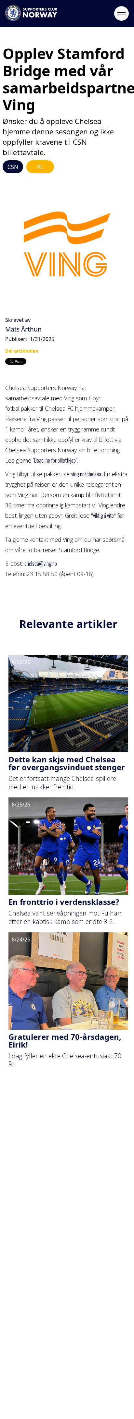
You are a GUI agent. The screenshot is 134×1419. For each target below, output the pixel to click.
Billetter (14, 1190)
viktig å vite (103, 515)
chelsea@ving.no (40, 563)
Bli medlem (19, 1205)
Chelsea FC (18, 1274)
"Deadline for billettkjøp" (55, 460)
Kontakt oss (20, 1260)
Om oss (14, 1246)
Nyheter (15, 1175)
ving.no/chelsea (86, 474)
